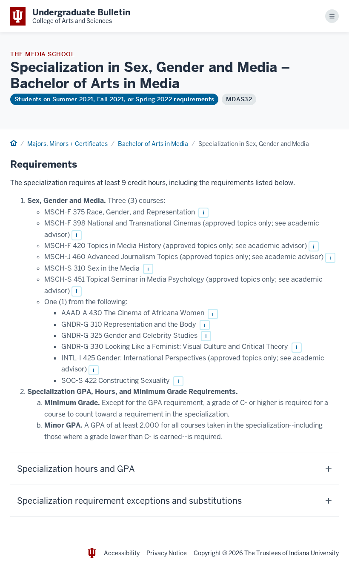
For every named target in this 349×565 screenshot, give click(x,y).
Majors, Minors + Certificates (67, 144)
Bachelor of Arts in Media (153, 144)
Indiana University (314, 553)
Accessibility (122, 553)
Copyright (207, 553)
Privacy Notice (166, 553)
